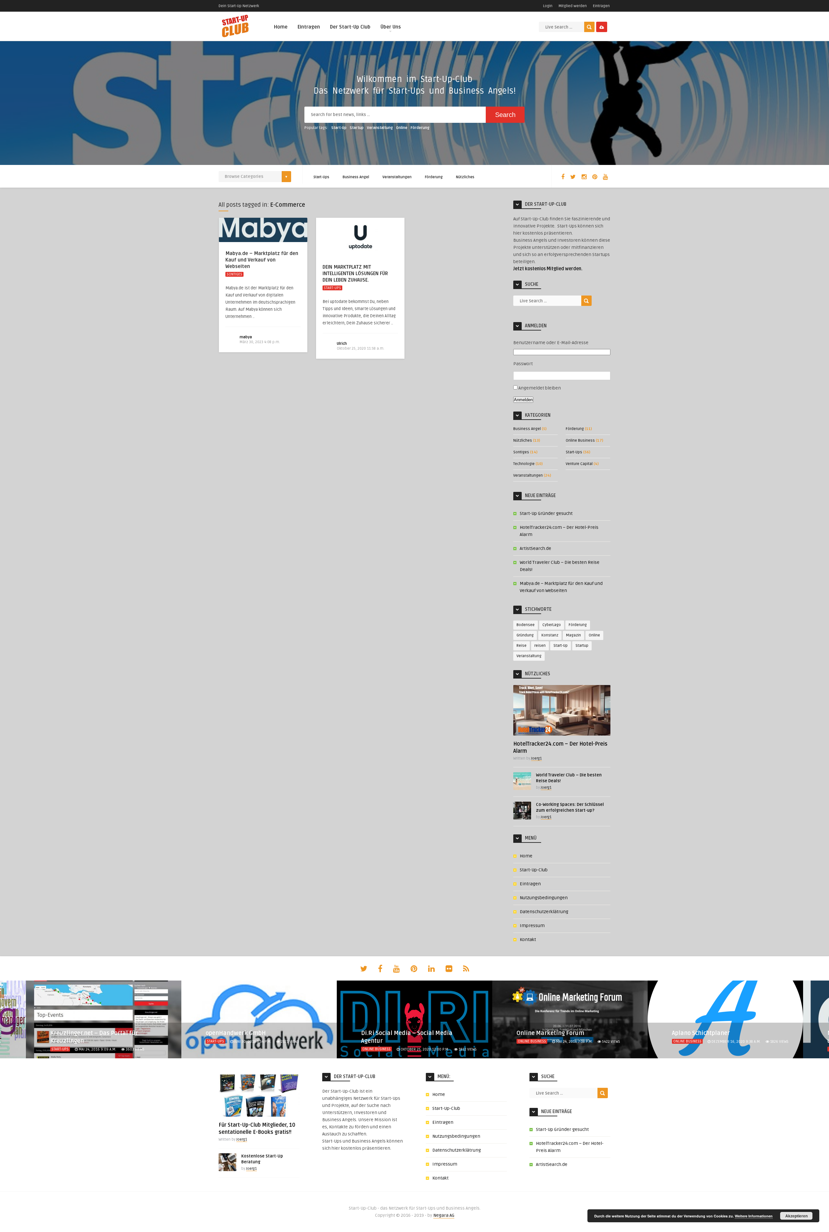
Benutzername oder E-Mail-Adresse (550, 342)
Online (401, 127)
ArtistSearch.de (535, 548)
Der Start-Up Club (350, 27)
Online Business (580, 440)
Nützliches (465, 177)
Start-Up (338, 127)
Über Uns (390, 27)
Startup (357, 127)
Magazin (573, 635)
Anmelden (523, 399)
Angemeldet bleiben (539, 388)
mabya (246, 337)
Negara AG (443, 1215)
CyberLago (551, 624)
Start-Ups (321, 177)
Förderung (420, 127)
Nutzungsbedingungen (544, 898)
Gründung (525, 635)
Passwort (523, 363)
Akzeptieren (796, 1216)
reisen (540, 645)
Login (547, 6)
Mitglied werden (573, 6)
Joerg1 (536, 758)
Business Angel (356, 177)
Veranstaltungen (397, 177)
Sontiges (234, 274)
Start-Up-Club (534, 870)
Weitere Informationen (754, 1216)
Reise (522, 645)
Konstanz (549, 635)
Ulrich (342, 343)
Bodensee (526, 624)
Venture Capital (579, 463)
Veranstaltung (380, 127)
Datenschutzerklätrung (544, 911)
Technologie (524, 463)
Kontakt (528, 939)
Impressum (532, 925)
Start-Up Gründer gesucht (546, 513)
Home (281, 27)
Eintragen (601, 6)
